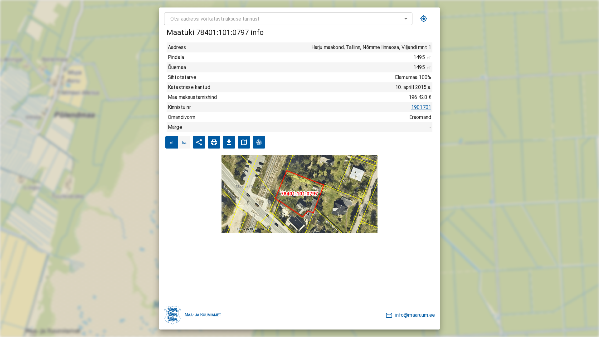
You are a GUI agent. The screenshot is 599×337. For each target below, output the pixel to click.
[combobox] (288, 18)
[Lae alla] (229, 142)
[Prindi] (214, 142)
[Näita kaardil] (244, 142)
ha (184, 142)
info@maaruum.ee (415, 315)
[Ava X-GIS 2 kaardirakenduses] (259, 142)
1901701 (421, 107)
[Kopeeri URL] (199, 142)
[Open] (406, 18)
